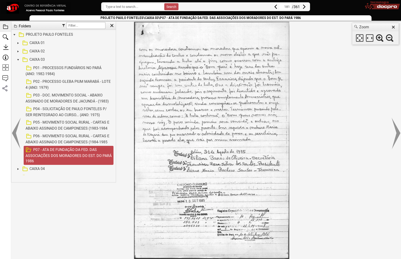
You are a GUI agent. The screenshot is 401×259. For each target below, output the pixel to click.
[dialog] (375, 34)
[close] (393, 27)
